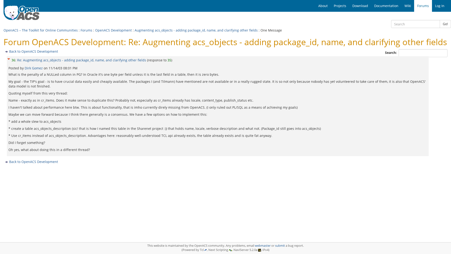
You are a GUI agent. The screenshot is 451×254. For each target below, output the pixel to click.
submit (280, 246)
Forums (86, 30)
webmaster (263, 246)
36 (13, 60)
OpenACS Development (113, 30)
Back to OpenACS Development (33, 51)
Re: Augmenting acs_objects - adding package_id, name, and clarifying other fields (81, 60)
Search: (391, 52)
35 (169, 60)
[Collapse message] (9, 58)
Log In (439, 6)
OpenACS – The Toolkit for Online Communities (41, 30)
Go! (445, 24)
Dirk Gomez (34, 68)
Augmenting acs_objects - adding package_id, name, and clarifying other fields (196, 30)
